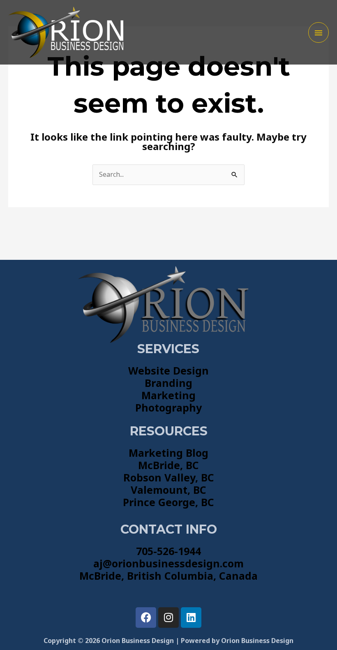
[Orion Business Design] (65, 32)
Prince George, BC (168, 502)
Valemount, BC (168, 490)
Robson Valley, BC (168, 477)
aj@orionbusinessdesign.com (168, 563)
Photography (168, 407)
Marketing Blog (168, 453)
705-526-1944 (168, 551)
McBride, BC (168, 465)
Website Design (168, 370)
